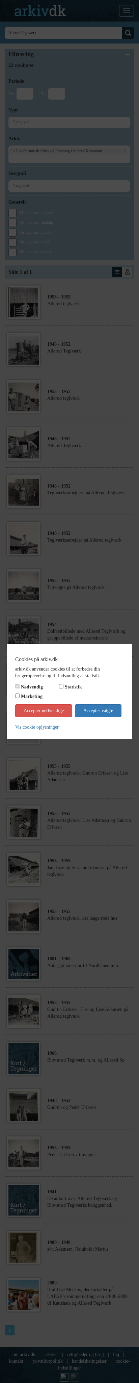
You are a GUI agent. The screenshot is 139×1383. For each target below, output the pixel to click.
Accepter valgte (98, 710)
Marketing (32, 696)
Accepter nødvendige (44, 710)
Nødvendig (32, 686)
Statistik (73, 686)
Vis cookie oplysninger (37, 727)
